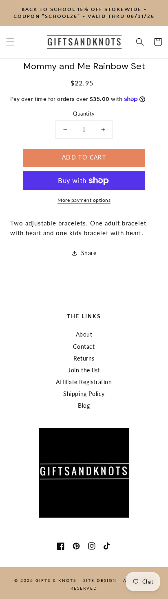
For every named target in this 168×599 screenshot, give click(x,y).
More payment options (84, 200)
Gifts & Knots (55, 580)
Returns (84, 358)
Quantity (84, 113)
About (84, 334)
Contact (84, 346)
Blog (84, 405)
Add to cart (84, 157)
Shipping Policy (84, 393)
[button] (10, 42)
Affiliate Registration (84, 381)
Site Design (100, 580)
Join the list (84, 370)
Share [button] (89, 252)
